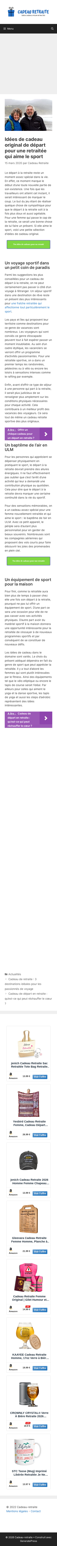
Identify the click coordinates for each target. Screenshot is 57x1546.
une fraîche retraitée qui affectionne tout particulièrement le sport (27, 307)
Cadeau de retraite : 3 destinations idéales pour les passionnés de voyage (23, 984)
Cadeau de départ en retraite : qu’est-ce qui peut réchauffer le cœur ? (28, 998)
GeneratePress (28, 1540)
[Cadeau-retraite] (28, 11)
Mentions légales (17, 1511)
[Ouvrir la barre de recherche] (52, 29)
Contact (36, 1511)
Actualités (14, 974)
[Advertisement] (28, 62)
